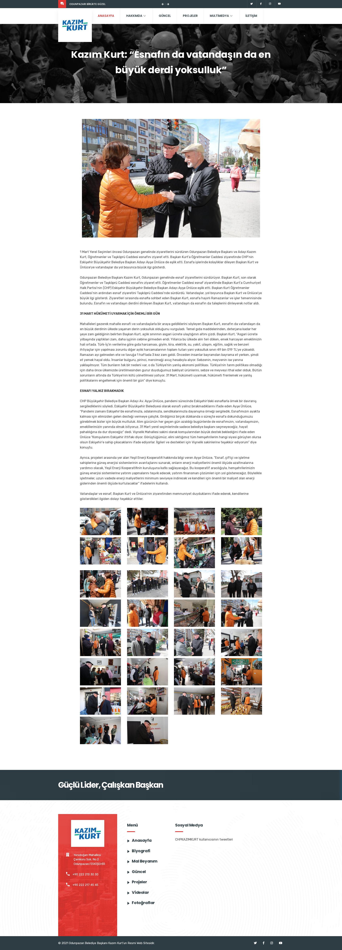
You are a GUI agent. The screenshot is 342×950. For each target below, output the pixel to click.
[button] (163, 4)
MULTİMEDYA (219, 16)
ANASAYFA (106, 16)
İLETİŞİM (251, 16)
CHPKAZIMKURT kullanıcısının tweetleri (204, 839)
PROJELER (190, 16)
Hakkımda (134, 16)
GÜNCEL (165, 16)
